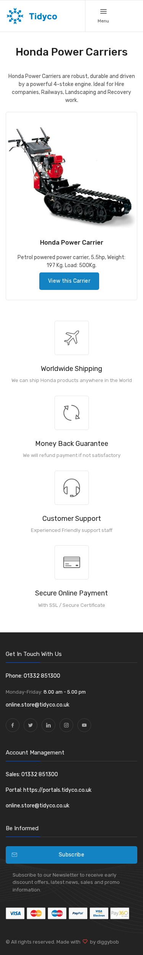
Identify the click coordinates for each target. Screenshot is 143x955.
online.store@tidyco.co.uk (37, 705)
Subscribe (71, 855)
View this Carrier (69, 281)
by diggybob (103, 942)
